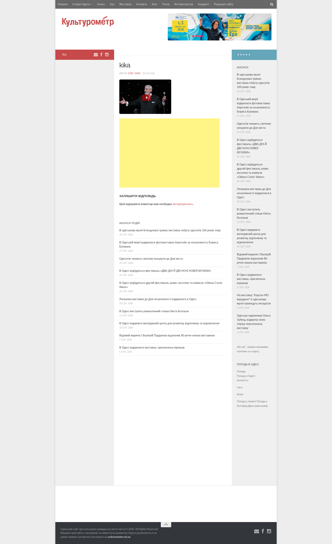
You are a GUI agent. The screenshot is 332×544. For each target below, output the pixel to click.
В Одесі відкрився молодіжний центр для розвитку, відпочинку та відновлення (169, 323)
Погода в (246, 375)
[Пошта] (96, 55)
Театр (165, 4)
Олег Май (134, 73)
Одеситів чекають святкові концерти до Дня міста (151, 258)
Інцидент (203, 4)
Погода (241, 371)
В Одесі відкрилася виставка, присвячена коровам (152, 347)
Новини (63, 4)
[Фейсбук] (101, 55)
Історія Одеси (81, 4)
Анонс (101, 4)
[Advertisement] (169, 153)
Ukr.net (241, 346)
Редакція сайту (223, 4)
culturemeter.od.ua (119, 536)
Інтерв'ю (141, 4)
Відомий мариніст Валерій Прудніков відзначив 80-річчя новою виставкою (167, 335)
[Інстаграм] (107, 55)
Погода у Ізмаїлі (246, 401)
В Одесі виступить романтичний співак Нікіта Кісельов (154, 311)
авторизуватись (183, 204)
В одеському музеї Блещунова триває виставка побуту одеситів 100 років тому (170, 230)
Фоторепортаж (183, 4)
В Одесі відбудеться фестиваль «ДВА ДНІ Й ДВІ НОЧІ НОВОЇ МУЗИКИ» (165, 270)
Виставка (125, 4)
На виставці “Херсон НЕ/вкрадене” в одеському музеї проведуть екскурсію (254, 299)
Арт (112, 4)
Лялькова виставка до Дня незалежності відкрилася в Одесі (157, 299)
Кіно (154, 4)
